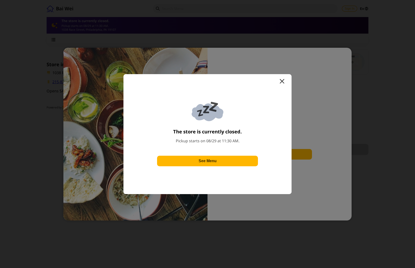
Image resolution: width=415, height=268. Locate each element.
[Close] (282, 81)
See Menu (208, 161)
